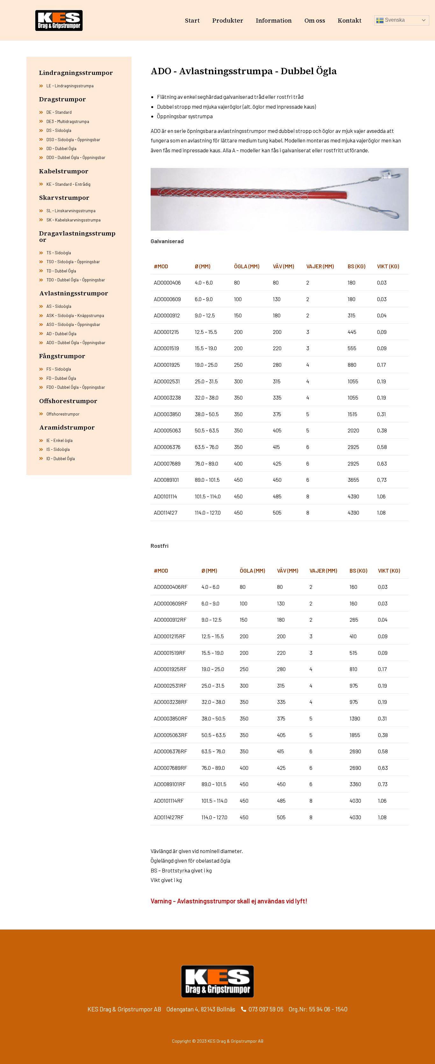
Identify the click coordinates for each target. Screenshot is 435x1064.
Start (192, 20)
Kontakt (349, 20)
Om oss (314, 20)
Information (274, 20)
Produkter (227, 20)
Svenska (394, 20)
